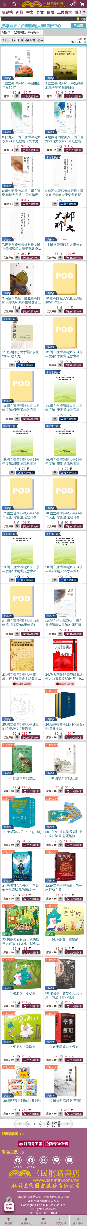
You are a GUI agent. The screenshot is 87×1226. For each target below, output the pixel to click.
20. (64, 573)
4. (65, 143)
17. (21, 517)
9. (21, 302)
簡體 (50, 12)
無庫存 (9, 257)
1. (21, 85)
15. (21, 463)
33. (20, 943)
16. (64, 463)
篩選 (79, 25)
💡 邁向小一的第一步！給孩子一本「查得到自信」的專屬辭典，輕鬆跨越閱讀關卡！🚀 (74, 19)
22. (65, 626)
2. (64, 85)
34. (65, 939)
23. (21, 678)
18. (64, 517)
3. (21, 143)
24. (64, 678)
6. (64, 196)
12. (64, 356)
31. (20, 887)
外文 (40, 12)
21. (21, 626)
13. (21, 409)
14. (64, 409)
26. (64, 726)
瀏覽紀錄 (61, 1223)
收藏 (43, 1223)
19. (21, 571)
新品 (19, 12)
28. (65, 778)
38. (65, 1046)
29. (22, 831)
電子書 (80, 12)
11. (20, 354)
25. (20, 726)
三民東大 (64, 12)
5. (21, 196)
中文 (30, 12)
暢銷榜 (7, 12)
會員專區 (78, 1223)
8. (65, 244)
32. (63, 887)
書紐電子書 (52, 157)
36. (63, 995)
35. (22, 993)
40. (65, 1100)
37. (22, 1046)
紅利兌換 (51, 691)
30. (63, 835)
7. (21, 248)
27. (22, 778)
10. (63, 300)
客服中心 (26, 1223)
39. (22, 1100)
